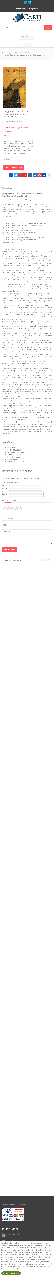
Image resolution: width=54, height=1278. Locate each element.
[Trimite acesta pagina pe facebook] (11, 175)
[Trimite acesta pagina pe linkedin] (35, 175)
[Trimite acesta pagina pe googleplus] (20, 175)
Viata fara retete (12, 712)
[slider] (12, 508)
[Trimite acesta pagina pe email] (49, 175)
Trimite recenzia (9, 549)
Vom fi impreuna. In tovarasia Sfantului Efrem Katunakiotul (24, 1127)
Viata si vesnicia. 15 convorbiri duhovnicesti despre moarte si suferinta (26, 1075)
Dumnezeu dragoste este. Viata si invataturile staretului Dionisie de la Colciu (23, 970)
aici (28, 1262)
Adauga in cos (17, 167)
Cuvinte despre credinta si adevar (19, 1022)
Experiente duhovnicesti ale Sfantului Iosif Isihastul (26, 865)
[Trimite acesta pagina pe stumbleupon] (39, 175)
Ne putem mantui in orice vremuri (19, 814)
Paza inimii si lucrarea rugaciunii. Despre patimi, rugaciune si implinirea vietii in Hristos (25, 609)
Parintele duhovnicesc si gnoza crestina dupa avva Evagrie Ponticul (25, 1181)
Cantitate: (6, 159)
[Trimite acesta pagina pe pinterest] (25, 175)
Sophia (14, 447)
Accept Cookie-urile (11, 1273)
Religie (9, 52)
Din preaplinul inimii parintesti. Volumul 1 (22, 763)
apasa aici (24, 1204)
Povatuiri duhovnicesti (22, 52)
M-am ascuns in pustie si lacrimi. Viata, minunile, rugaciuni (25, 917)
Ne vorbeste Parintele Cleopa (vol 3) (19, 661)
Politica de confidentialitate (11, 1269)
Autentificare (21, 9)
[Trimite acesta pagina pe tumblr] (30, 175)
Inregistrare (33, 9)
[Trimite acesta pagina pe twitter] (16, 175)
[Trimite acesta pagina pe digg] (44, 175)
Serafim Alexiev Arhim (14, 121)
